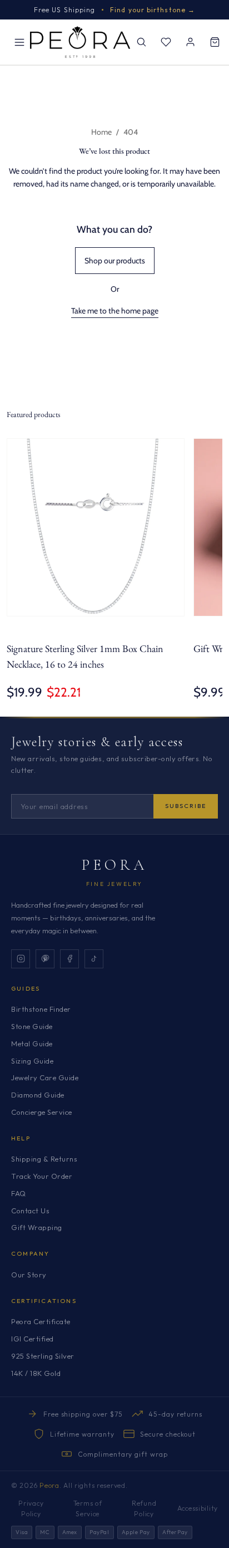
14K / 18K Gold (36, 1373)
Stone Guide (32, 1026)
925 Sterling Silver (42, 1355)
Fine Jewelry (114, 884)
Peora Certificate (41, 1321)
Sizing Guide (32, 1060)
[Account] (190, 42)
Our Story (29, 1274)
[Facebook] (69, 958)
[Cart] (214, 42)
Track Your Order (41, 1176)
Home (101, 132)
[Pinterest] (45, 958)
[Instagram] (20, 958)
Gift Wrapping (36, 1227)
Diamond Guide (37, 1094)
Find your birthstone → (152, 10)
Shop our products (114, 261)
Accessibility (197, 1508)
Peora (114, 864)
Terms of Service (87, 1508)
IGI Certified (32, 1338)
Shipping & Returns (44, 1158)
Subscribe (185, 806)
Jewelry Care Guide (44, 1077)
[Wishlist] (166, 42)
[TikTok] (93, 958)
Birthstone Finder (41, 1009)
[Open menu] (19, 42)
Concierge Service (41, 1112)
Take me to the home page (114, 311)
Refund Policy (144, 1508)
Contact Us (30, 1210)
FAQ (18, 1193)
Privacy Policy (30, 1508)
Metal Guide (32, 1043)
